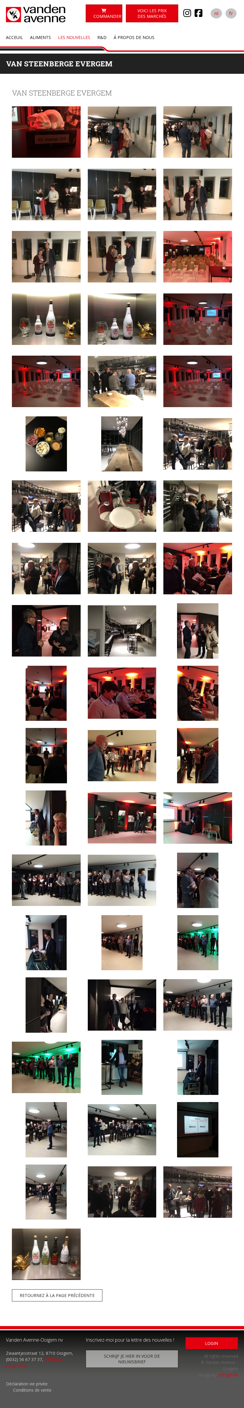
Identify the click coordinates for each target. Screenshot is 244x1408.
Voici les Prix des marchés (152, 13)
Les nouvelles (74, 37)
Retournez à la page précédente (57, 1295)
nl (216, 13)
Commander (107, 16)
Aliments (40, 37)
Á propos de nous (134, 37)
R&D (102, 37)
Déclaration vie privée (27, 1384)
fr (231, 13)
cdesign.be (228, 1375)
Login (211, 1343)
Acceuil (14, 37)
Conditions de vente (32, 1390)
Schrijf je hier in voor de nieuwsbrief (132, 1359)
